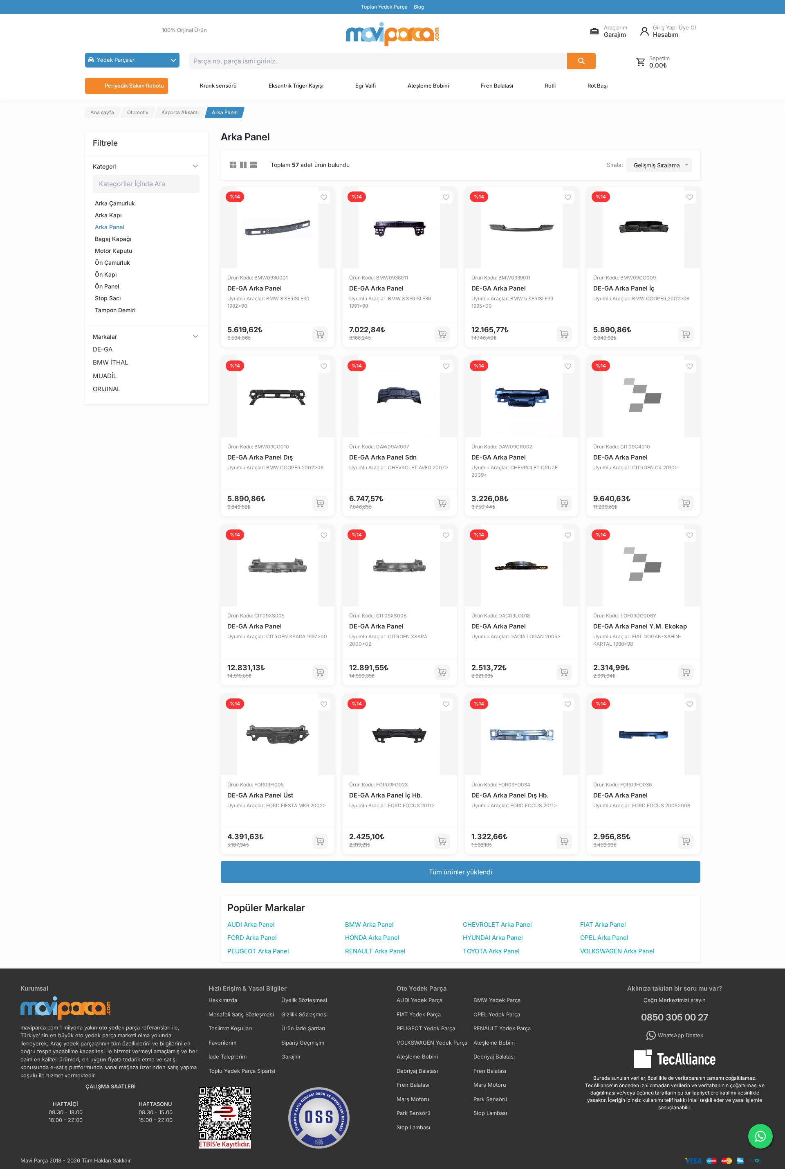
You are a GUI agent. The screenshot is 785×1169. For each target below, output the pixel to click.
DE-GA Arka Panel (254, 288)
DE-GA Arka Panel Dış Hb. (510, 795)
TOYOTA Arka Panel (491, 951)
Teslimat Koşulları (230, 1028)
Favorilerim (222, 1042)
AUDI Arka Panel (251, 924)
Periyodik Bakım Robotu (134, 85)
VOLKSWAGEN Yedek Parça (432, 1042)
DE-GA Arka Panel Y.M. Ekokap (640, 626)
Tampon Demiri (115, 309)
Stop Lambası (490, 1113)
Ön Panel (107, 286)
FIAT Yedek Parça (419, 1014)
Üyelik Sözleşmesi (304, 1000)
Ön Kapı (106, 274)
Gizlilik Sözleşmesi (304, 1014)
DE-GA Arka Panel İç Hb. (385, 795)
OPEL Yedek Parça (496, 1014)
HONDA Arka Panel (372, 938)
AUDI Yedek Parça (419, 1000)
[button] (132, 60)
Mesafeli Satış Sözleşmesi (241, 1014)
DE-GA (102, 349)
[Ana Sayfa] (392, 34)
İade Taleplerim (228, 1056)
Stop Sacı (108, 298)
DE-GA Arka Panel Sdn (383, 457)
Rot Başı (598, 85)
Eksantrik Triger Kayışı (296, 85)
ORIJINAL (106, 389)
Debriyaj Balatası (494, 1056)
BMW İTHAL (110, 362)
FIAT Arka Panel (603, 924)
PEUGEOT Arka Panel (258, 951)
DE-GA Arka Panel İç (624, 288)
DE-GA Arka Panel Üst (260, 795)
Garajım (290, 1056)
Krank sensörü (218, 85)
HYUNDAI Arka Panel (493, 938)
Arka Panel (109, 226)
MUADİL (105, 376)
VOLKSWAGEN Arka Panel (617, 951)
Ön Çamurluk (112, 262)
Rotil (550, 85)
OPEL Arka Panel (604, 938)
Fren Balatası (497, 85)
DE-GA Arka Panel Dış (260, 457)
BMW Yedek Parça (496, 1000)
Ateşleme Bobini (428, 85)
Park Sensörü (490, 1099)
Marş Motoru (489, 1084)
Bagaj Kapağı (113, 238)
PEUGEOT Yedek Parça (426, 1028)
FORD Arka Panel (252, 938)
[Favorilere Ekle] (323, 197)
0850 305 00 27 (674, 1017)
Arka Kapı (108, 215)
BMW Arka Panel (369, 924)
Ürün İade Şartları (303, 1028)
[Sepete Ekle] (320, 334)
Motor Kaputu (113, 250)
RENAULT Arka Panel (375, 951)
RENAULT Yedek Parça (502, 1028)
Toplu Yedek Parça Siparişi (242, 1071)
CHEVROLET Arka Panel (497, 924)
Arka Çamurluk (115, 203)
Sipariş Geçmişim (302, 1042)
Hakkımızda (223, 1000)
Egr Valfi (365, 85)
